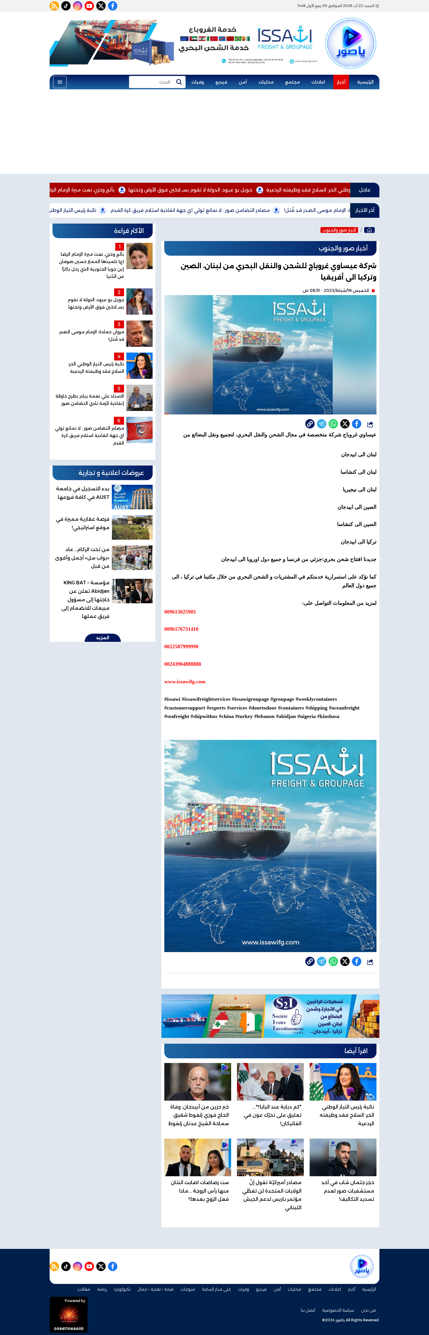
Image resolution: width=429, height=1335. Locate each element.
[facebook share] (356, 423)
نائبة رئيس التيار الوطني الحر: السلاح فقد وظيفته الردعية (91, 210)
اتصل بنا (308, 1310)
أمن (243, 82)
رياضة (102, 1289)
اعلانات (318, 82)
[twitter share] (345, 423)
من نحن (368, 1310)
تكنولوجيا (122, 1289)
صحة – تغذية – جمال (155, 1289)
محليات (266, 82)
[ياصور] (350, 33)
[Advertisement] (214, 133)
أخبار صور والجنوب (339, 230)
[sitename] (362, 1266)
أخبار (341, 82)
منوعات (188, 1289)
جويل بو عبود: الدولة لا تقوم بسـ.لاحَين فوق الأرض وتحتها (246, 190)
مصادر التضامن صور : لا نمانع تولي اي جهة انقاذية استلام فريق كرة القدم (245, 210)
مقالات (83, 1289)
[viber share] (321, 423)
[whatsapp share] (333, 423)
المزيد (102, 637)
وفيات (197, 82)
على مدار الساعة (216, 1289)
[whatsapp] (310, 423)
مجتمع (292, 82)
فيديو (221, 82)
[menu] (60, 82)
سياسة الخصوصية (338, 1310)
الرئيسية (365, 82)
